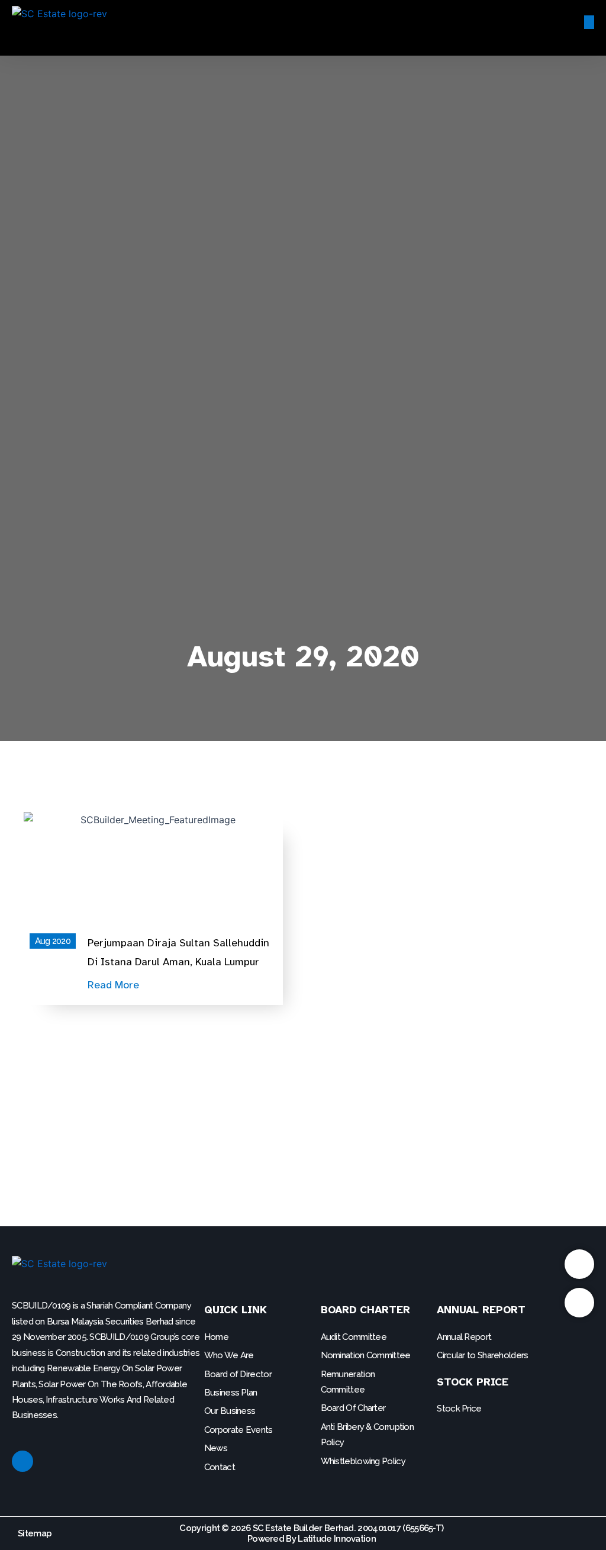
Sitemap (34, 1533)
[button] (361, 22)
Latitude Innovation (337, 1538)
